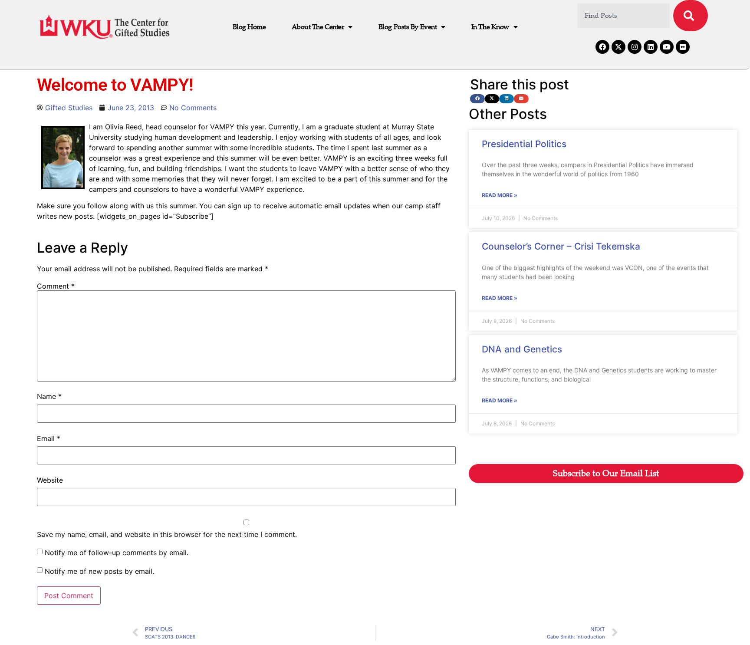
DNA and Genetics (522, 349)
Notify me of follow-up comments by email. (116, 552)
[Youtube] (667, 47)
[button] (477, 98)
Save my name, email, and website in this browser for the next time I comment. (167, 534)
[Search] (690, 15)
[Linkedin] (651, 47)
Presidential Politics (524, 143)
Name (49, 396)
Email (48, 438)
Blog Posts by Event (407, 27)
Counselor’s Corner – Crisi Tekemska (561, 246)
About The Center (318, 27)
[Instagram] (634, 47)
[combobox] (624, 15)
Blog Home (249, 27)
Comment (56, 286)
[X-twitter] (618, 47)
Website (50, 480)
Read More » (499, 195)
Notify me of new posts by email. (99, 571)
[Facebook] (602, 47)
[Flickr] (683, 47)
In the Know (490, 27)
